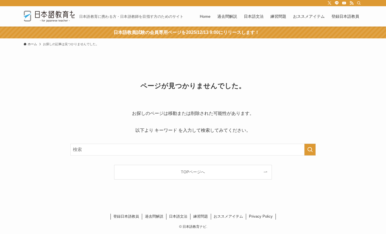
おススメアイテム (228, 216)
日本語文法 (178, 216)
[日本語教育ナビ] (49, 16)
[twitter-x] (329, 3)
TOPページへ (193, 172)
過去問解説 (154, 216)
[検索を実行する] (310, 150)
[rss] (351, 3)
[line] (337, 3)
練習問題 (200, 216)
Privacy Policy (261, 216)
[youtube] (344, 3)
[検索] (359, 3)
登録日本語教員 (126, 216)
